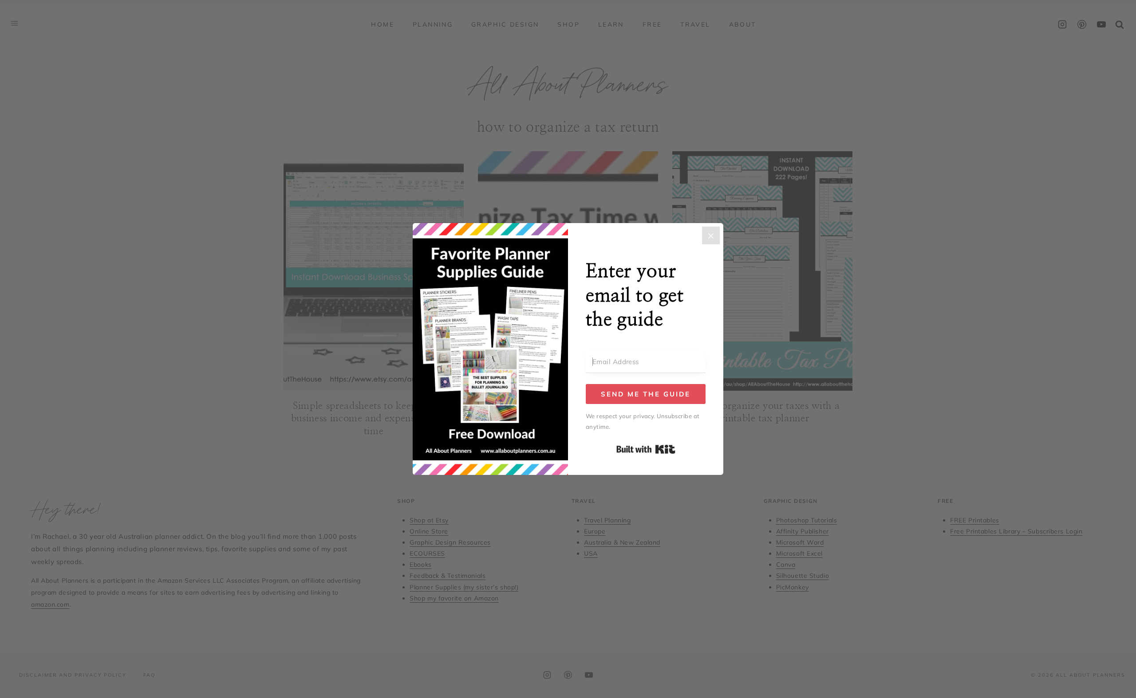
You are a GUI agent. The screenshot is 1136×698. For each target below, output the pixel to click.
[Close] (711, 235)
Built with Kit (645, 449)
